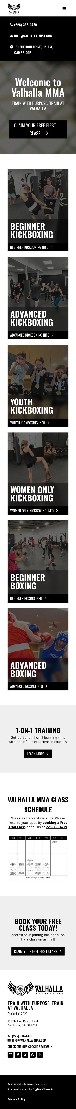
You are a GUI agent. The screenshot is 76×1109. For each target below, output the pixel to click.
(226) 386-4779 (25, 24)
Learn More (35, 753)
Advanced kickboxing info (29, 335)
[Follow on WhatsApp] (33, 1055)
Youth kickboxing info (27, 423)
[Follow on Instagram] (10, 1055)
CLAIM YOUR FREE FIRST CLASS (35, 129)
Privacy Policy (17, 1099)
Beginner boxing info (26, 598)
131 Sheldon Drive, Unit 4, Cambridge (33, 49)
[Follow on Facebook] (18, 1055)
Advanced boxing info (26, 686)
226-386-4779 (56, 827)
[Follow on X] (25, 1055)
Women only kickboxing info (32, 510)
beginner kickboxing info (29, 247)
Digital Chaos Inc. (44, 1089)
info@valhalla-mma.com (33, 35)
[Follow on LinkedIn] (40, 1055)
